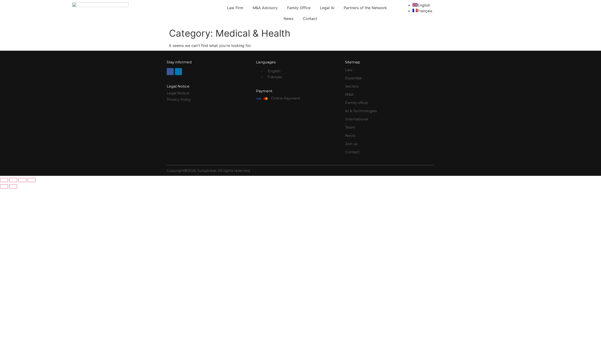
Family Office (299, 7)
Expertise (353, 78)
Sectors (351, 86)
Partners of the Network (365, 7)
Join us (351, 144)
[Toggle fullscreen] (13, 180)
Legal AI (327, 7)
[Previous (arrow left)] (4, 186)
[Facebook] (170, 71)
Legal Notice (178, 93)
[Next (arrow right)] (13, 186)
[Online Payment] (262, 98)
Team (350, 127)
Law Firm (235, 7)
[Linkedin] (178, 71)
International (356, 119)
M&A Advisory (265, 7)
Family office (356, 102)
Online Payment (285, 98)
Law (348, 70)
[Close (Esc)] (31, 180)
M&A (349, 94)
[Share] (22, 180)
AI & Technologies (361, 111)
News (288, 18)
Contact (310, 18)
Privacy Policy (179, 99)
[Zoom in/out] (4, 180)
